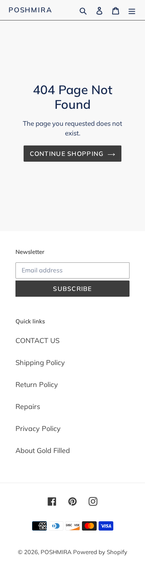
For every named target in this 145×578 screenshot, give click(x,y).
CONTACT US (37, 340)
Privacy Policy (38, 428)
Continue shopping (67, 153)
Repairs (27, 406)
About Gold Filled (42, 450)
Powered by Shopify (100, 552)
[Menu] (132, 10)
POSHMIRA (30, 10)
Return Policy (36, 384)
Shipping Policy (40, 362)
